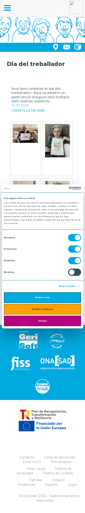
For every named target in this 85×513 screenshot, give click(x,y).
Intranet (58, 480)
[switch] (74, 249)
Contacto (26, 457)
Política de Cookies (58, 473)
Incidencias (26, 485)
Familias (35, 480)
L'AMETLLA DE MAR (28, 110)
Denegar (42, 321)
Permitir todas (42, 297)
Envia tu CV (32, 462)
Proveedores (61, 462)
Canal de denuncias (59, 457)
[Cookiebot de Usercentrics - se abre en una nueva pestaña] (61, 188)
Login (72, 485)
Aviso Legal (36, 469)
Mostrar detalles (67, 286)
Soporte (51, 485)
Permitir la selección (42, 309)
